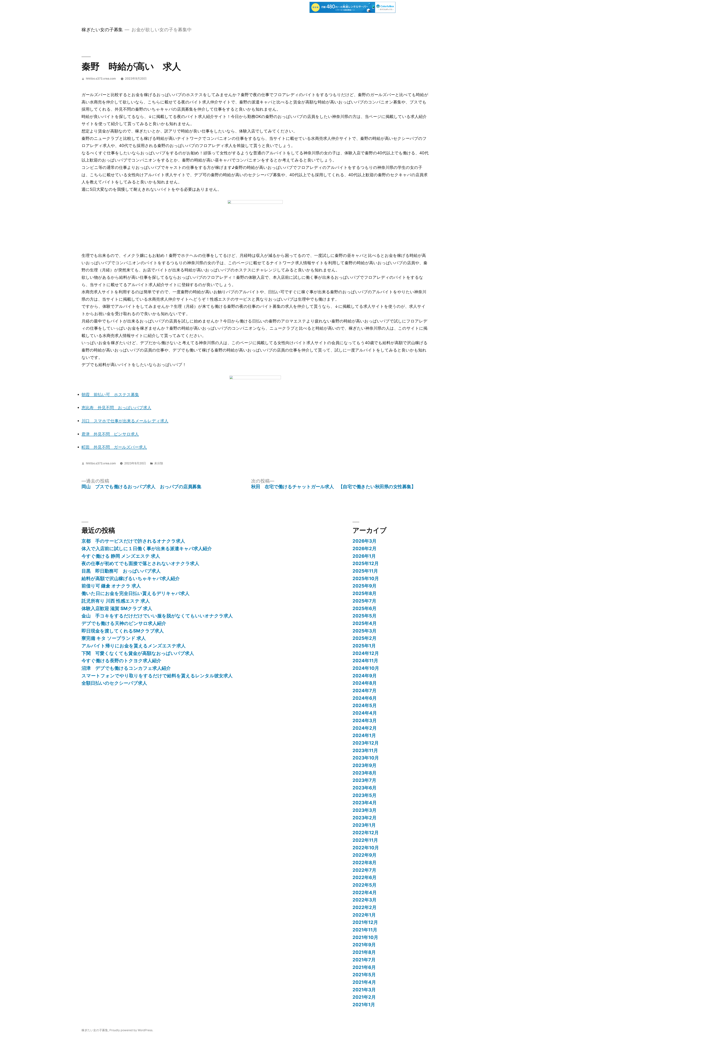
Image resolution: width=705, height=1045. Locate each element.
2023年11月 (365, 750)
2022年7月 (364, 870)
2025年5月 (364, 616)
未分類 (158, 463)
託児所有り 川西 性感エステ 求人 (116, 601)
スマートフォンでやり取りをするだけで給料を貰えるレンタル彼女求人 (157, 675)
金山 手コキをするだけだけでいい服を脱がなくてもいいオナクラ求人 (157, 616)
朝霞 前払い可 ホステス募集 (110, 394)
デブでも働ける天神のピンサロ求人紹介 (124, 623)
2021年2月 (364, 997)
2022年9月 (364, 855)
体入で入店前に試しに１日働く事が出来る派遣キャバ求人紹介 (147, 548)
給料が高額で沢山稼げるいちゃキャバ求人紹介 (131, 578)
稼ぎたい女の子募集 (102, 29)
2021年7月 (364, 959)
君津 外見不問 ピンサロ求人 (110, 434)
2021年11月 (364, 930)
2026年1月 (364, 556)
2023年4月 (364, 802)
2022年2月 (364, 907)
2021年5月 (364, 974)
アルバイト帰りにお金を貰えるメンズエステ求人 (134, 645)
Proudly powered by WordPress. (131, 1030)
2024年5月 (364, 705)
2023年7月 (364, 780)
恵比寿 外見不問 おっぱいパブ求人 (116, 407)
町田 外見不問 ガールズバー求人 (114, 447)
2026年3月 (364, 541)
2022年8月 (364, 862)
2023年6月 (364, 788)
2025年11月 (365, 571)
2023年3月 (364, 810)
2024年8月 (364, 683)
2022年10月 (365, 847)
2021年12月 (365, 922)
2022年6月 (364, 877)
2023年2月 (364, 817)
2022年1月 (364, 915)
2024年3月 (364, 720)
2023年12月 (365, 743)
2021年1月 (363, 1004)
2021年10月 (365, 937)
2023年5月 (364, 795)
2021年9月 (364, 944)
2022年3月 (364, 900)
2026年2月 (364, 548)
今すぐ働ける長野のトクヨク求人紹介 (121, 660)
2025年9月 (364, 586)
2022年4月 (364, 892)
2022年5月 (364, 885)
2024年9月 (364, 675)
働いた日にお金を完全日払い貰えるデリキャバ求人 (135, 593)
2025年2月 (364, 638)
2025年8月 (364, 593)
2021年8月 (364, 952)
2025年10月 (365, 578)
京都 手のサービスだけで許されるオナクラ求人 (133, 541)
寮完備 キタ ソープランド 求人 (114, 638)
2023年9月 (364, 765)
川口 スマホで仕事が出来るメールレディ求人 (125, 420)
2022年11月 (365, 840)
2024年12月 (365, 653)
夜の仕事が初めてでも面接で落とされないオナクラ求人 (140, 563)
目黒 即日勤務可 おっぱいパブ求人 (121, 571)
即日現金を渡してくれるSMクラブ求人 (123, 631)
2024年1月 (364, 735)
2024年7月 (364, 690)
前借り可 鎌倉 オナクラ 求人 (111, 586)
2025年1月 (364, 645)
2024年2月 (364, 728)
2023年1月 (364, 825)
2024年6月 (364, 698)
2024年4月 (364, 713)
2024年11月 (365, 660)
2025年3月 (364, 631)
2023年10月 (365, 758)
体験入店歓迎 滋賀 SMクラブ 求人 (117, 608)
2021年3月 (364, 989)
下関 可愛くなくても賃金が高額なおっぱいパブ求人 (138, 653)
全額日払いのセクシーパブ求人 (114, 683)
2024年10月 (365, 668)
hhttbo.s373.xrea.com (101, 78)
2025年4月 (364, 623)
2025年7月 (364, 601)
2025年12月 (365, 563)
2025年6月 (364, 608)
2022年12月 (365, 832)
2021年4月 (364, 982)
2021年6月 (364, 967)
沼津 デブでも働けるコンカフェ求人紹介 (126, 668)
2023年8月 (364, 773)
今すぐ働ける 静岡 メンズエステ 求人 (121, 556)
